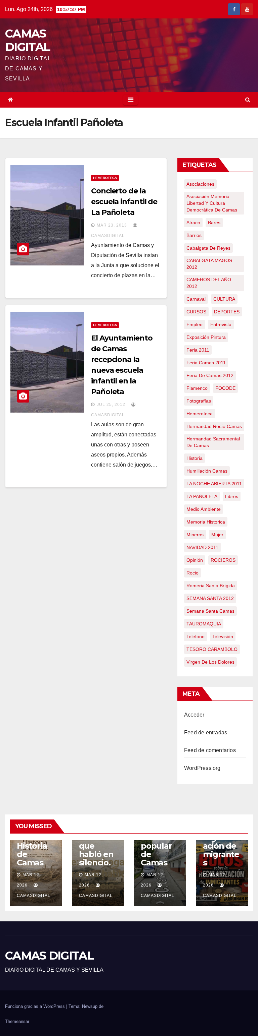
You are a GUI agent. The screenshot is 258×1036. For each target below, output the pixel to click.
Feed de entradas (205, 732)
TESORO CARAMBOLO (212, 649)
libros (231, 496)
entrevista (220, 324)
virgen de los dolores (210, 662)
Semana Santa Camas (210, 611)
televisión (222, 636)
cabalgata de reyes (208, 248)
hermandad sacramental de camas (213, 442)
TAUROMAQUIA (203, 623)
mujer (217, 534)
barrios (194, 235)
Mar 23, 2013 (112, 225)
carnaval (196, 299)
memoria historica (205, 522)
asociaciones (200, 184)
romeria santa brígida (210, 585)
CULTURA (224, 299)
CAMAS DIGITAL (27, 40)
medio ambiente (203, 509)
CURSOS (196, 311)
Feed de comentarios (210, 750)
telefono (195, 636)
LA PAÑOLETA (201, 496)
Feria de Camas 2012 (209, 375)
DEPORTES (227, 311)
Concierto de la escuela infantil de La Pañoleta (124, 201)
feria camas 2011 (206, 362)
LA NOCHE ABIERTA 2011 (214, 483)
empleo (194, 324)
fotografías (198, 401)
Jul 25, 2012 (111, 404)
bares (214, 222)
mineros (195, 534)
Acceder (194, 715)
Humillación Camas (206, 471)
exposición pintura (206, 337)
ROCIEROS (223, 560)
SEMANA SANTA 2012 (210, 598)
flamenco (197, 388)
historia (194, 458)
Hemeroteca (105, 178)
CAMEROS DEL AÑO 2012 (208, 283)
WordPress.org (202, 768)
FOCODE (225, 388)
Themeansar (17, 1021)
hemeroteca (199, 413)
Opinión (194, 560)
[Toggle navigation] (130, 100)
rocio (192, 572)
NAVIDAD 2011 (202, 547)
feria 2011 (197, 350)
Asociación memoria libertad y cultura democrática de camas (211, 203)
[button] (247, 100)
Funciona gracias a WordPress (35, 1006)
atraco (193, 222)
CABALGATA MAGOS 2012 (209, 264)
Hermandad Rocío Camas (214, 426)
